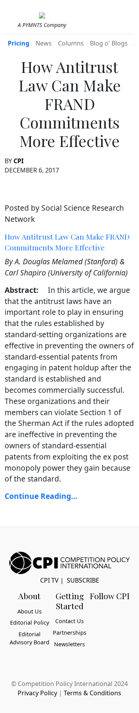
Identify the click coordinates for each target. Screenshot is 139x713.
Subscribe (83, 580)
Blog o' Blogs (109, 43)
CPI (19, 161)
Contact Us (69, 621)
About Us (29, 611)
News (44, 43)
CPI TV (49, 580)
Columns (71, 43)
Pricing (18, 43)
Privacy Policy (37, 693)
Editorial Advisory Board (29, 638)
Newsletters (69, 644)
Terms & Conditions (92, 693)
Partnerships (69, 632)
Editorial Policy (29, 622)
